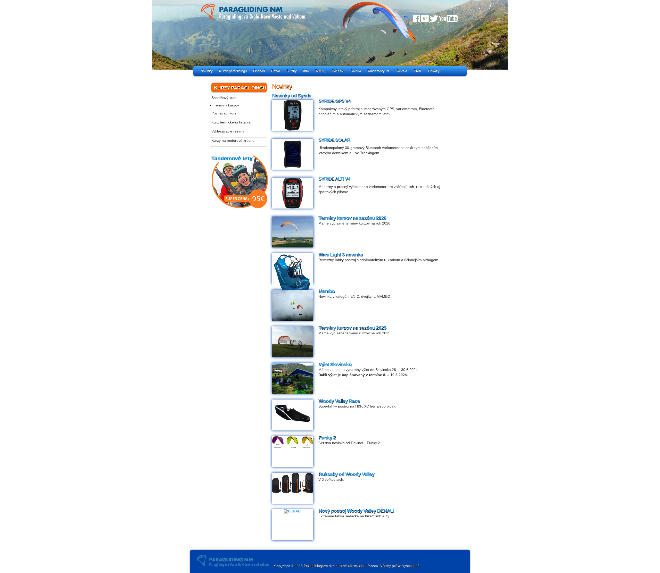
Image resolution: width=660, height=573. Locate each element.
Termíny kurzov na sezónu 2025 (352, 327)
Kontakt (401, 71)
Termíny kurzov (226, 105)
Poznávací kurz (223, 113)
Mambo (326, 291)
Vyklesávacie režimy (227, 131)
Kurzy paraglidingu (233, 71)
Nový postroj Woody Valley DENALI (356, 510)
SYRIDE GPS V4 (334, 101)
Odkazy (434, 71)
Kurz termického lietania (231, 122)
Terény (320, 71)
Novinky (207, 71)
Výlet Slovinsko (334, 364)
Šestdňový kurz (223, 98)
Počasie (338, 71)
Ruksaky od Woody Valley (346, 474)
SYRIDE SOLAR (334, 140)
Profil (418, 71)
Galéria (355, 71)
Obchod (259, 71)
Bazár (275, 71)
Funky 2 (327, 437)
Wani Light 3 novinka (340, 254)
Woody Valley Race (339, 401)
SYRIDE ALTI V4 (334, 178)
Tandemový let (378, 71)
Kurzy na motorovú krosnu (232, 141)
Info (306, 71)
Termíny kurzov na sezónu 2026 (352, 218)
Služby (291, 71)
